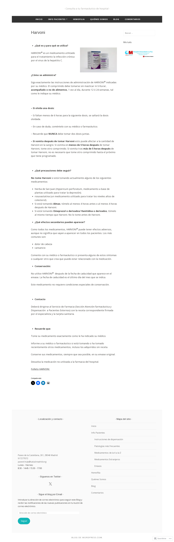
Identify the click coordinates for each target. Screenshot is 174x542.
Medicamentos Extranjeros (107, 459)
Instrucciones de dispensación (108, 439)
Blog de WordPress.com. (87, 537)
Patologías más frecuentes (107, 446)
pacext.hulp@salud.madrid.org (32, 461)
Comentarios (132, 19)
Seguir (24, 521)
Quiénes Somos (99, 19)
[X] (50, 484)
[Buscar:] (139, 33)
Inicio (39, 19)
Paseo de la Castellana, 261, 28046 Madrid (38, 455)
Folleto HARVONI (40, 369)
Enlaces (98, 466)
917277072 (23, 458)
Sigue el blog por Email (50, 494)
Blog (116, 19)
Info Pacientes (56, 19)
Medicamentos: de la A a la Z (107, 452)
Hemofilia (79, 19)
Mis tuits (127, 42)
